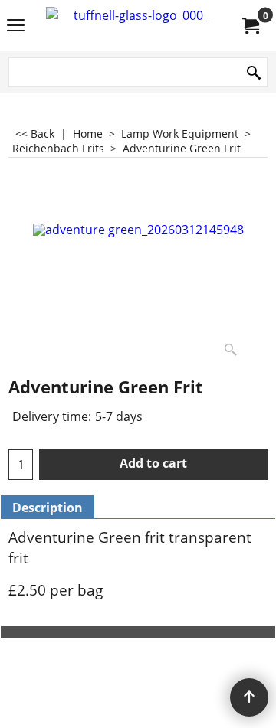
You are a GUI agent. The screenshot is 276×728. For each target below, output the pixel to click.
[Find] (254, 73)
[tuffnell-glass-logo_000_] (135, 25)
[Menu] (16, 27)
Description (47, 507)
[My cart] (249, 25)
